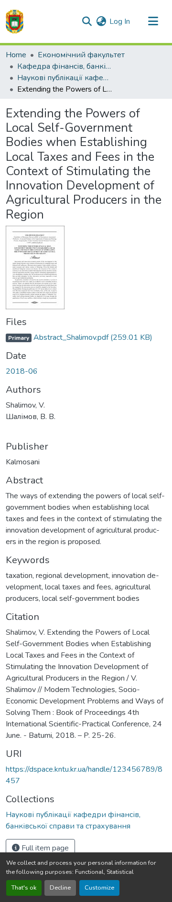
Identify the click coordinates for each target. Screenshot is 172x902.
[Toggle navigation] (153, 21)
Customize (99, 887)
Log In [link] (119, 21)
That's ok (23, 887)
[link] (86, 337)
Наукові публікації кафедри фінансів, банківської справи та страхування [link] (65, 78)
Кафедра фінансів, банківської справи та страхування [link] (65, 66)
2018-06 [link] (22, 371)
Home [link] (16, 55)
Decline (60, 887)
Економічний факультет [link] (81, 55)
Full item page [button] (44, 848)
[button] (14, 21)
